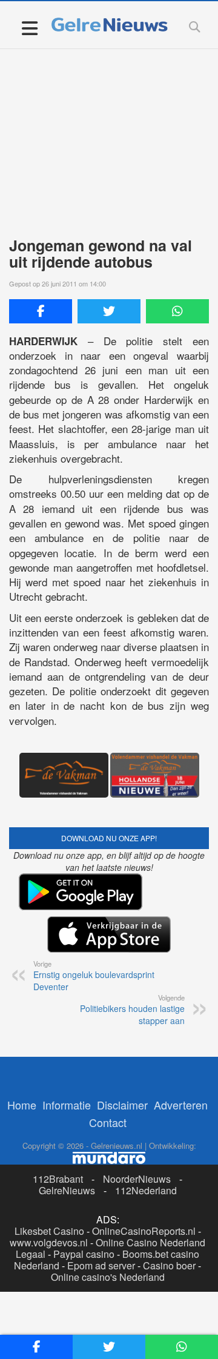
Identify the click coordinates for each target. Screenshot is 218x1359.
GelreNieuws (67, 1190)
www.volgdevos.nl (49, 1242)
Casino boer (169, 1265)
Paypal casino (83, 1254)
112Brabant (58, 1179)
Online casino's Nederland (108, 1277)
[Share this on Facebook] (40, 311)
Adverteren (181, 1105)
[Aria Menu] (29, 28)
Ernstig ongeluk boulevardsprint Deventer (93, 976)
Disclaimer (122, 1105)
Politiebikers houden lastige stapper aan (132, 1010)
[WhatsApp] (177, 311)
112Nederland (146, 1190)
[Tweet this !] (109, 311)
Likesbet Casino (49, 1231)
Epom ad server (101, 1265)
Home (21, 1105)
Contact (108, 1122)
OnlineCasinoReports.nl (144, 1231)
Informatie (66, 1105)
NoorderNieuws (137, 1179)
